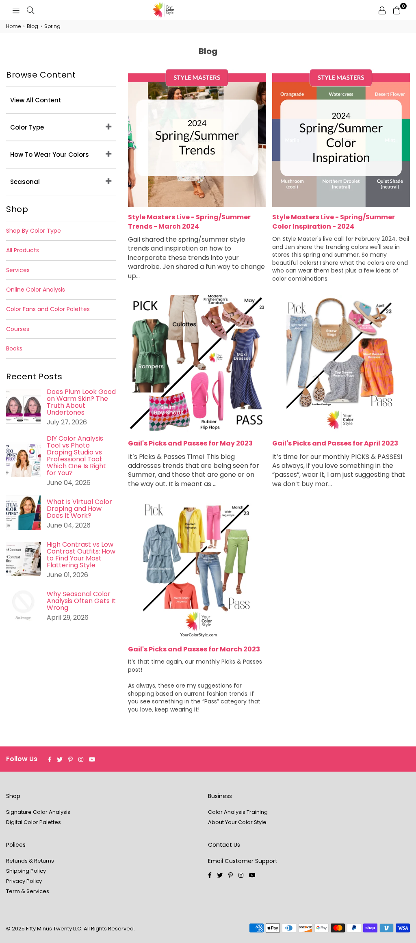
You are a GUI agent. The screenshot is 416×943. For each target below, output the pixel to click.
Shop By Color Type (33, 231)
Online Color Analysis (35, 289)
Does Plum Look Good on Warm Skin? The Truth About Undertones (81, 402)
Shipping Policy (26, 871)
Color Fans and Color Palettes (48, 309)
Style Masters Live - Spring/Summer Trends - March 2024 (189, 221)
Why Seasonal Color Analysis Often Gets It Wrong (81, 600)
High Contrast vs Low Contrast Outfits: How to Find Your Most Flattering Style (81, 555)
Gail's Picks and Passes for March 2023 (194, 649)
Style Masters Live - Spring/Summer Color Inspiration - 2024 (333, 221)
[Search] (30, 10)
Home (13, 26)
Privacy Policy (24, 881)
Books (14, 348)
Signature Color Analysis (38, 812)
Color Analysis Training (238, 812)
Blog (32, 26)
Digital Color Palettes (33, 822)
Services (18, 270)
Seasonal (25, 181)
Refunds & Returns (30, 861)
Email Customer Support (242, 861)
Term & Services (27, 891)
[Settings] (382, 10)
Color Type (27, 127)
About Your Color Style (237, 822)
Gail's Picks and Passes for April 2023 (335, 443)
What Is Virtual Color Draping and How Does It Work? (79, 508)
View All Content (35, 100)
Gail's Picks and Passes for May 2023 (190, 443)
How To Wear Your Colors (49, 154)
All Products (22, 250)
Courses (17, 329)
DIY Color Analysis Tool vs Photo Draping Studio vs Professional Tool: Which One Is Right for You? (76, 455)
